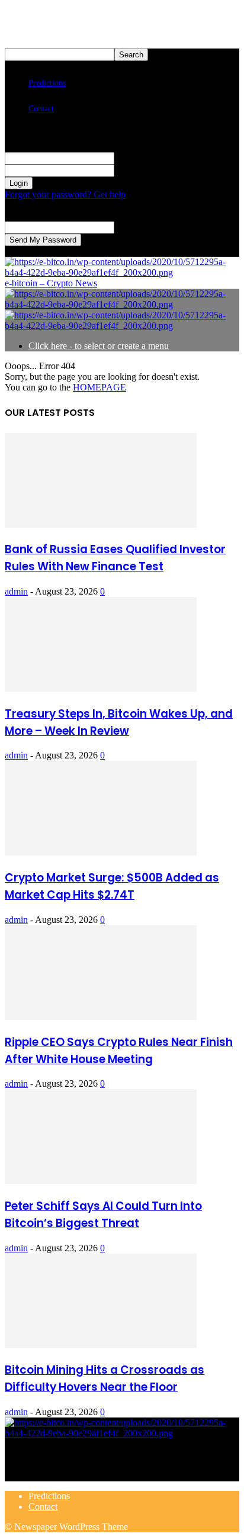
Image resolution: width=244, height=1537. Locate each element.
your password (141, 170)
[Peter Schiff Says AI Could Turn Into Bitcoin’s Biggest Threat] (101, 1181)
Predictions (47, 83)
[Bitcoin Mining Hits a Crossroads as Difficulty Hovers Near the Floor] (101, 1345)
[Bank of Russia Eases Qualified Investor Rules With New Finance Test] (101, 524)
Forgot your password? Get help (65, 194)
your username (141, 158)
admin (16, 591)
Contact (41, 108)
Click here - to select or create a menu (98, 346)
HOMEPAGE (99, 387)
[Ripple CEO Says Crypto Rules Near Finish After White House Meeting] (101, 1017)
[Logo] (122, 304)
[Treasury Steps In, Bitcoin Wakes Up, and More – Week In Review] (101, 688)
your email (134, 227)
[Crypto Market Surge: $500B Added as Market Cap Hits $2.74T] (101, 852)
